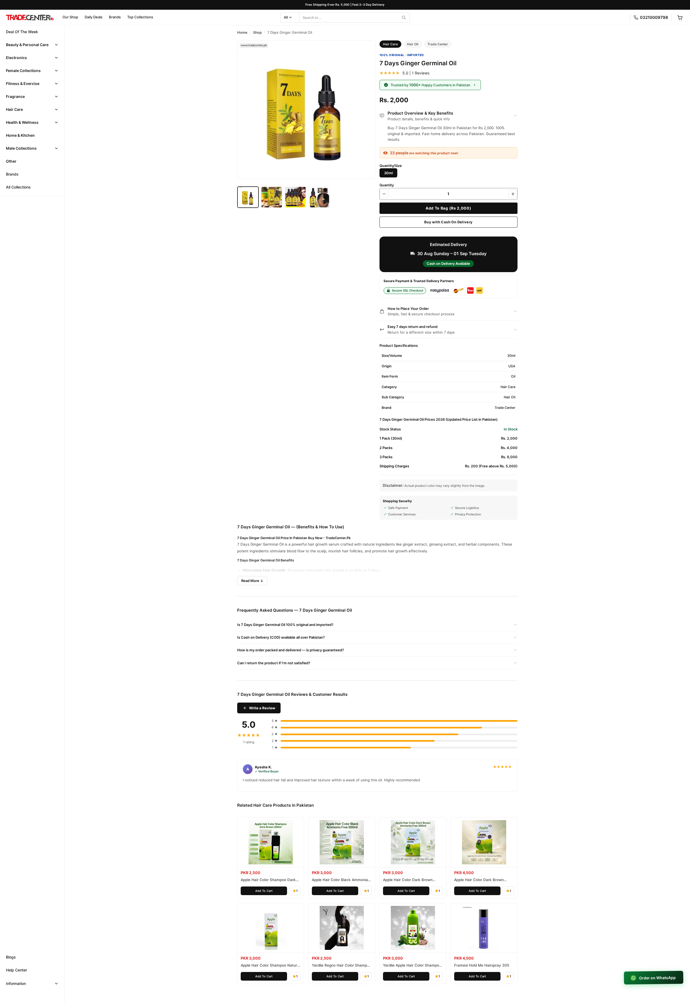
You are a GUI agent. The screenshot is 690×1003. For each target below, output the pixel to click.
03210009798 (654, 17)
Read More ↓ (252, 580)
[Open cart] (680, 17)
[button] (32, 44)
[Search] (403, 17)
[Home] (29, 17)
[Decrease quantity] (384, 194)
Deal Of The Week (22, 31)
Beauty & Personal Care (27, 44)
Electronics (16, 57)
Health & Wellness (22, 122)
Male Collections (21, 148)
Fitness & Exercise (22, 83)
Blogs (11, 957)
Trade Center (437, 44)
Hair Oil (412, 44)
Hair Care (14, 109)
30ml (388, 173)
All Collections (18, 187)
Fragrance (15, 96)
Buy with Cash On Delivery (448, 222)
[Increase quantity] (513, 194)
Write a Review (262, 708)
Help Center (16, 970)
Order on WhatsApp (657, 977)
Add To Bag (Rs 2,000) (448, 208)
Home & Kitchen (20, 135)
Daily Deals (93, 17)
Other (11, 161)
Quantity (387, 185)
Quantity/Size (391, 165)
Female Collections (23, 70)
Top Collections (140, 17)
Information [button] (16, 983)
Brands (115, 17)
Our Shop (70, 17)
